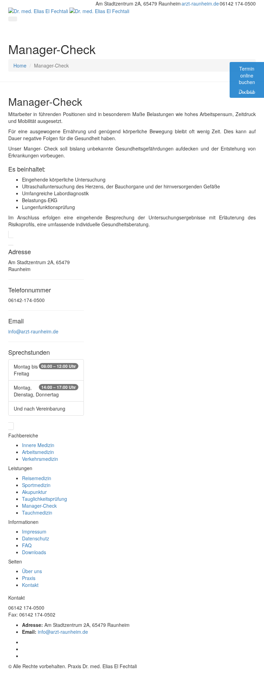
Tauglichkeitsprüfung (44, 498)
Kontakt (30, 584)
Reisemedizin (36, 478)
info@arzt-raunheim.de (33, 331)
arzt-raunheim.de (200, 3)
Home (19, 65)
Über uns (32, 571)
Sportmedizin (36, 485)
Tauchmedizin (37, 512)
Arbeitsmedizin (38, 451)
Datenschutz (35, 538)
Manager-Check (39, 505)
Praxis (28, 577)
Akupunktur (34, 491)
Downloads (34, 552)
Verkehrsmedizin (40, 458)
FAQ (27, 545)
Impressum (34, 531)
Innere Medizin (38, 445)
